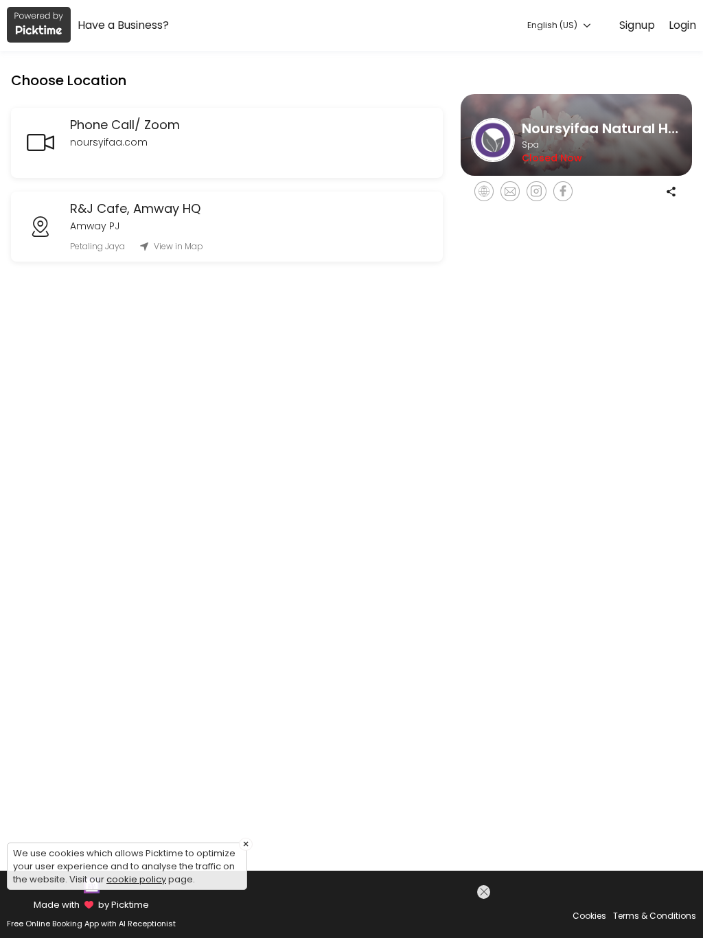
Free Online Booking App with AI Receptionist (91, 923)
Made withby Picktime (91, 904)
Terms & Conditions (654, 916)
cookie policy (136, 879)
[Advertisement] (374, 910)
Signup (637, 25)
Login (682, 25)
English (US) (553, 25)
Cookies (589, 916)
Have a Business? (123, 25)
